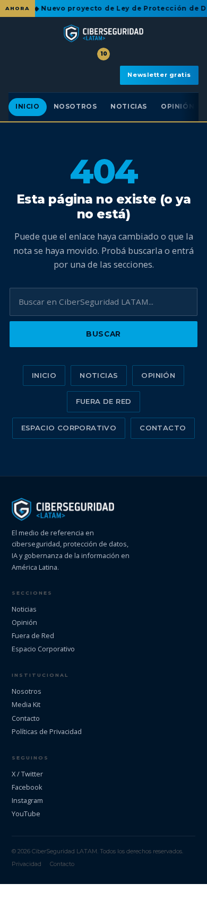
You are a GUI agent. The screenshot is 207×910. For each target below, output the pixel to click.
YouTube (26, 813)
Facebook (27, 787)
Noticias (128, 106)
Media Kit (26, 704)
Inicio (27, 106)
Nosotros (75, 106)
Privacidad (26, 864)
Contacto (163, 427)
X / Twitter (27, 774)
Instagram (27, 800)
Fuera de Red (104, 401)
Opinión (177, 106)
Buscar (103, 334)
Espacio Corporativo (68, 427)
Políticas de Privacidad (47, 731)
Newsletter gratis (159, 74)
